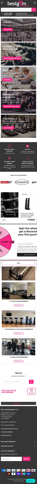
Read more (18, 305)
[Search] (33, 10)
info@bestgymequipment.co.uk (9, 428)
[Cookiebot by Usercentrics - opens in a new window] (27, 220)
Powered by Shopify (18, 481)
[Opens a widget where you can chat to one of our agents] (30, 481)
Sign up (26, 459)
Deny (18, 263)
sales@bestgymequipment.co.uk (24, 14)
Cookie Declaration (6, 435)
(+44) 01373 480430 (21, 13)
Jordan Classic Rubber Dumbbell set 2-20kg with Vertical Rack (27, 215)
